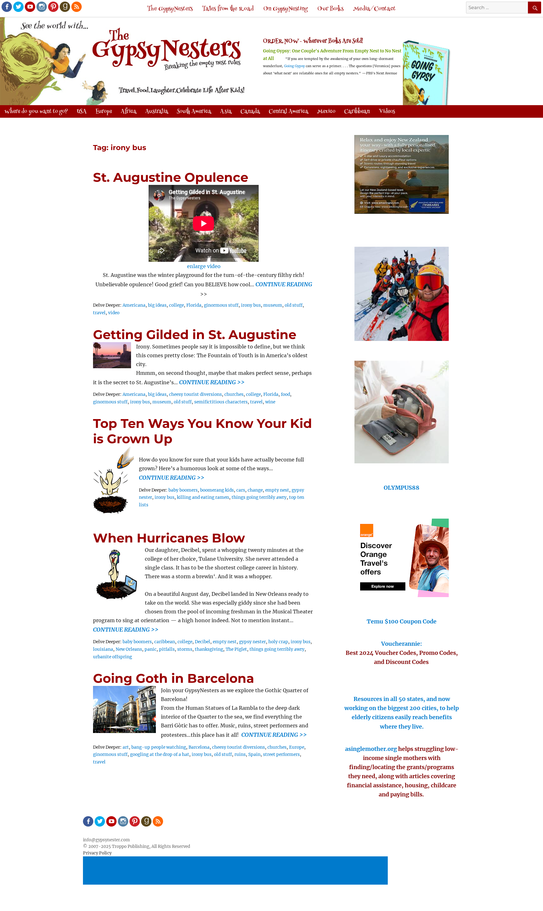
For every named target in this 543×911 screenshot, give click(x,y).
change (255, 490)
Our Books (330, 9)
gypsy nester (252, 641)
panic (150, 649)
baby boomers (183, 490)
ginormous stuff (221, 305)
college (176, 305)
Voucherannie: (401, 643)
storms (184, 649)
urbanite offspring (112, 657)
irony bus (251, 305)
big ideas (157, 305)
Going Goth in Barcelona (173, 678)
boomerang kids (217, 490)
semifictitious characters (221, 402)
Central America (288, 111)
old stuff (294, 305)
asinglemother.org (371, 748)
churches (234, 394)
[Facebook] (6, 6)
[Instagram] (41, 6)
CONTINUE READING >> (211, 382)
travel (99, 312)
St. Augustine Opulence (170, 177)
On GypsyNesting (285, 9)
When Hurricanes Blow (169, 538)
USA (82, 111)
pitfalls (167, 649)
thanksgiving (209, 649)
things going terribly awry (259, 497)
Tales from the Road (228, 9)
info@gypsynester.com (106, 840)
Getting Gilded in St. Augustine (194, 334)
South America (194, 111)
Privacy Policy (97, 853)
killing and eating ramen (203, 497)
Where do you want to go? (36, 111)
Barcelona (199, 747)
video (113, 312)
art (126, 747)
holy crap (278, 641)
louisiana (103, 649)
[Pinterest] (53, 6)
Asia (226, 111)
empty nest (277, 490)
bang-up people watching (158, 747)
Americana (134, 305)
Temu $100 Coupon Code (401, 621)
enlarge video (204, 266)
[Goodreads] (64, 6)
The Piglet (236, 649)
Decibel (202, 641)
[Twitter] (18, 6)
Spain (254, 754)
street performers (281, 754)
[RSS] (76, 6)
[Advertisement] (236, 871)
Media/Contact (374, 9)
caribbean (164, 641)
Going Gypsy (294, 66)
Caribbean (357, 111)
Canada (250, 111)
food (285, 394)
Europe (296, 747)
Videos (387, 111)
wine (270, 402)
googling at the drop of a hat (159, 754)
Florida (193, 305)
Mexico (326, 111)
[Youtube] (29, 6)
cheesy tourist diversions (195, 394)
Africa (128, 111)
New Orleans (129, 649)
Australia (156, 111)
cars (240, 490)
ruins (240, 754)
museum (272, 305)
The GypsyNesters (170, 9)
